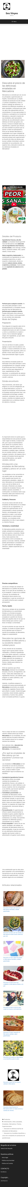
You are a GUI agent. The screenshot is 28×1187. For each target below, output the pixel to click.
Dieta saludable (17, 1121)
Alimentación (8, 1121)
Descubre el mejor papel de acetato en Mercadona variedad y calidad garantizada (12, 959)
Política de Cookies (7, 1163)
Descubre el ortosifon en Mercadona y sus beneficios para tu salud (13, 1058)
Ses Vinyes (12, 13)
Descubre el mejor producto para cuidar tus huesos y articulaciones (12, 1008)
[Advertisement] (14, 44)
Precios (19, 1124)
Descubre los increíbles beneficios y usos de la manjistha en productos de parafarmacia (14, 1135)
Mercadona (12, 1124)
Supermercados (7, 1126)
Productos (7, 1119)
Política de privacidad (8, 1160)
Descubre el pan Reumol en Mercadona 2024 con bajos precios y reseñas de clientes (13, 1108)
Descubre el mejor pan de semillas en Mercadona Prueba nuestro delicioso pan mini (13, 934)
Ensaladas (5, 1124)
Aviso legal (5, 1157)
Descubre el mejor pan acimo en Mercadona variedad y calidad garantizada (11, 909)
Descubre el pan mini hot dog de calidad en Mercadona (12, 1083)
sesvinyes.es (4, 1180)
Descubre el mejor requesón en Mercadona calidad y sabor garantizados (11, 1034)
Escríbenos (3, 1172)
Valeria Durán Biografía (6, 1148)
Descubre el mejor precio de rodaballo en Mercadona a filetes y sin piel (13, 984)
